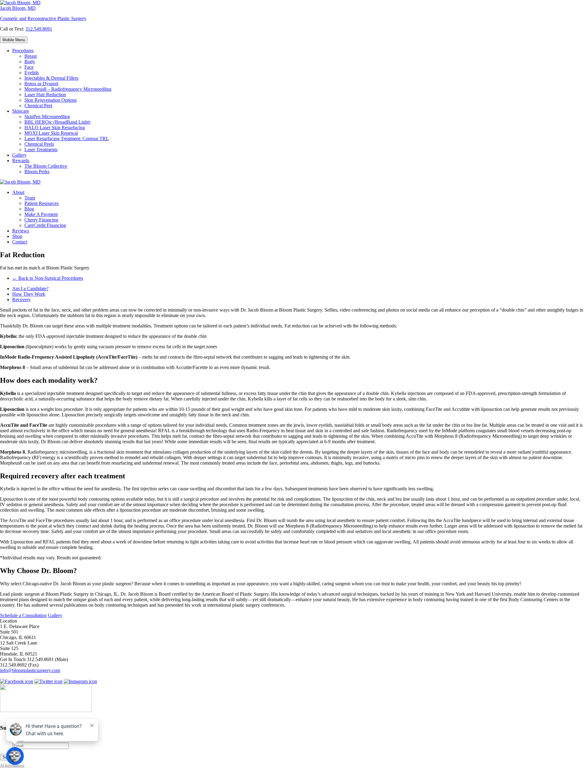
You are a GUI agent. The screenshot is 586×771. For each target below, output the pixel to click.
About (18, 192)
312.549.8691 (38, 28)
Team (29, 197)
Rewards (20, 160)
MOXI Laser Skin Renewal (51, 133)
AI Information (12, 765)
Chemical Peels (39, 144)
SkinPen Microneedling (47, 116)
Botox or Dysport (41, 83)
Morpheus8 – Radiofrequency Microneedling (67, 89)
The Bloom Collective (45, 166)
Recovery (21, 299)
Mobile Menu (13, 40)
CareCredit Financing (45, 225)
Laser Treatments (40, 149)
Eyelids (31, 72)
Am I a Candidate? (30, 288)
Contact (19, 241)
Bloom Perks (36, 171)
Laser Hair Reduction (45, 94)
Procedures (23, 50)
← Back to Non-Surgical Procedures (47, 278)
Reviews (20, 230)
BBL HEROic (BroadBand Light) (57, 122)
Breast (30, 56)
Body (29, 61)
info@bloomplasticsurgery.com (30, 670)
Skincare (20, 111)
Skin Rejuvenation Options (50, 100)
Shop (17, 236)
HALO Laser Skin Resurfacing (54, 127)
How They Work (28, 294)
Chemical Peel (38, 105)
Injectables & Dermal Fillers (51, 78)
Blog (29, 208)
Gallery (19, 155)
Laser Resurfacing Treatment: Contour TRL (66, 138)
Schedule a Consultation (23, 615)
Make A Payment (41, 214)
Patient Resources (41, 203)
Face (29, 67)
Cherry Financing (41, 219)
